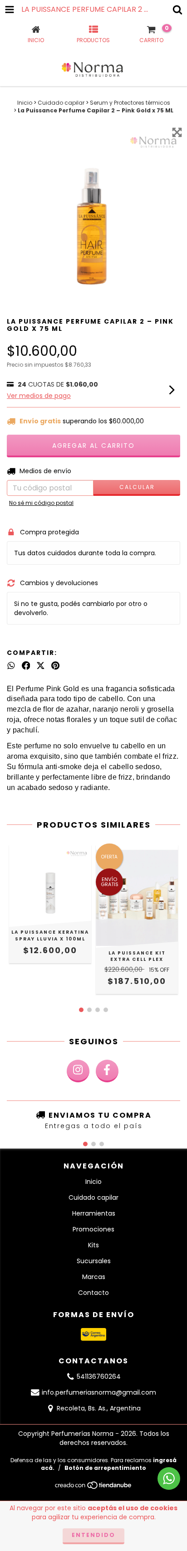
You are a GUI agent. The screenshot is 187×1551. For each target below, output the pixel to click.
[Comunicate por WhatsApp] (168, 1478)
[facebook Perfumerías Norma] (107, 1071)
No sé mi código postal (41, 503)
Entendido (93, 1535)
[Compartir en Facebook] (26, 665)
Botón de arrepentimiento (105, 1468)
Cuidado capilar (61, 103)
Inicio (24, 103)
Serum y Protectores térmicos (130, 103)
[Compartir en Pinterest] (55, 665)
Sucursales (94, 1260)
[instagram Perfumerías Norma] (78, 1071)
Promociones (93, 1229)
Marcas (93, 1276)
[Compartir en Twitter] (40, 665)
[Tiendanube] (93, 1488)
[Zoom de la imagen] (177, 132)
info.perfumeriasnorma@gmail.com (99, 1392)
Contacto (93, 1292)
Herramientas (93, 1213)
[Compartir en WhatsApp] (11, 665)
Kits (93, 1245)
